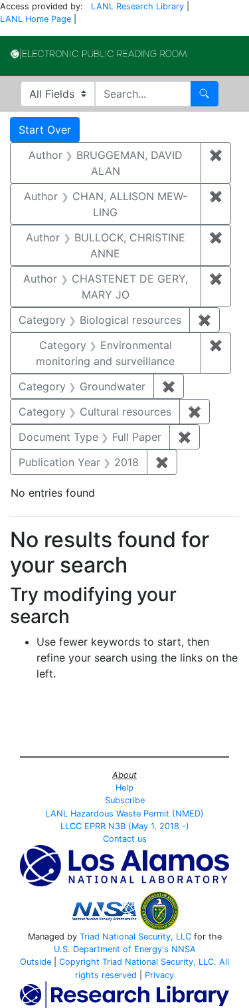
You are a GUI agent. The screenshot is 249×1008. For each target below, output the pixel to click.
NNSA (183, 949)
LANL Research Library (137, 6)
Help (124, 788)
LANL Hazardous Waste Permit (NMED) (124, 814)
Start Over (45, 129)
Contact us (125, 839)
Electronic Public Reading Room (99, 53)
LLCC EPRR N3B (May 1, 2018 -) (124, 826)
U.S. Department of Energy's (111, 949)
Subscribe (125, 800)
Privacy (159, 975)
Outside (35, 962)
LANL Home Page (35, 19)
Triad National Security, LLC (135, 937)
